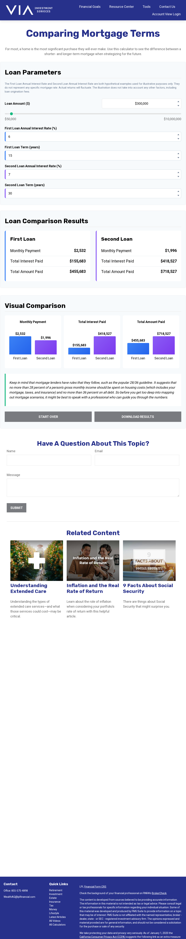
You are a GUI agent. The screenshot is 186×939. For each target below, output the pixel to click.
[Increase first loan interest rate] (178, 135)
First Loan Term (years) (22, 147)
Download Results (138, 417)
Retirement (55, 890)
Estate (53, 897)
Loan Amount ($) (17, 103)
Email (99, 451)
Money (53, 909)
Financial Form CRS (95, 886)
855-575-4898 (19, 890)
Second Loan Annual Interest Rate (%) (33, 166)
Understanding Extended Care (28, 588)
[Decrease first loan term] (178, 158)
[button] (90, 6)
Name (11, 451)
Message (13, 475)
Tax (51, 905)
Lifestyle (54, 913)
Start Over (48, 417)
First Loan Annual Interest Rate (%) (31, 128)
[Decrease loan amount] (178, 106)
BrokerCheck (159, 893)
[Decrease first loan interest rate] (178, 139)
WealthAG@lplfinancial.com (19, 896)
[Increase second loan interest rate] (178, 172)
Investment (55, 894)
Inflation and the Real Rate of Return (93, 588)
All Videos (54, 920)
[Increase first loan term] (178, 153)
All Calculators (57, 924)
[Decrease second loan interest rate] (178, 176)
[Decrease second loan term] (178, 195)
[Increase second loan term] (178, 191)
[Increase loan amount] (178, 101)
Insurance (54, 901)
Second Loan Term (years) (25, 185)
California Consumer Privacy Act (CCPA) (103, 936)
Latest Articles (57, 917)
